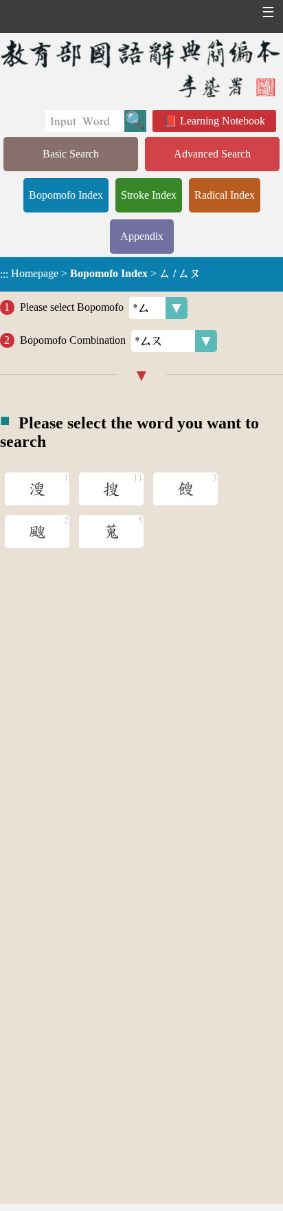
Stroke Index (149, 195)
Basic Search (71, 154)
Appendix (141, 236)
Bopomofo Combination (73, 340)
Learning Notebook (222, 121)
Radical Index (224, 195)
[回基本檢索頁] (141, 68)
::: (4, 274)
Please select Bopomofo (72, 307)
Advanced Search (212, 154)
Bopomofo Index (66, 195)
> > (100, 274)
